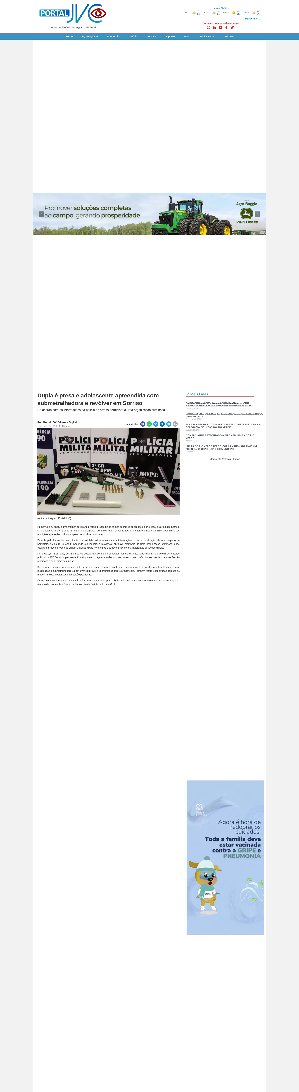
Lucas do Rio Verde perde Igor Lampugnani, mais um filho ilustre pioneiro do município (221, 447)
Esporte (170, 36)
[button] (41, 214)
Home (69, 36)
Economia (113, 36)
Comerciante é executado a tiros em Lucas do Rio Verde (220, 437)
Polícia (133, 36)
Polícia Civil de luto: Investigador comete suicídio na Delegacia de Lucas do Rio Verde (223, 426)
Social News (206, 36)
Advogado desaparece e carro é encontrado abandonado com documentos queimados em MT (219, 404)
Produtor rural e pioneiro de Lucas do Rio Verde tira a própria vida (224, 415)
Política (151, 36)
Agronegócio (90, 36)
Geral (187, 36)
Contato (229, 36)
